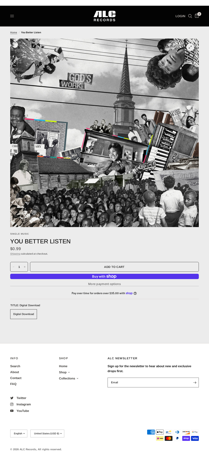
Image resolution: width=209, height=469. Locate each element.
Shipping (15, 253)
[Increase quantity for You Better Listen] (25, 267)
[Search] (190, 16)
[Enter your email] (195, 382)
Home (13, 32)
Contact (15, 378)
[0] (196, 16)
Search (15, 366)
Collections (67, 378)
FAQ (13, 384)
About (14, 372)
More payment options (104, 284)
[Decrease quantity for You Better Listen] (13, 267)
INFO (14, 358)
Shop (63, 372)
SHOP (63, 358)
